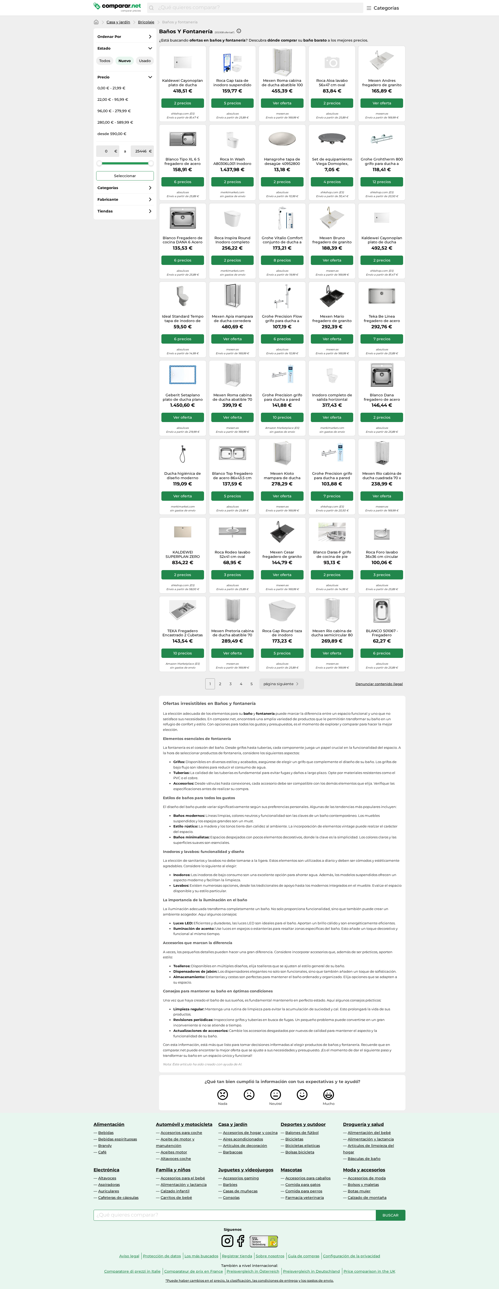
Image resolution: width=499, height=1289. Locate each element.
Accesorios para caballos (308, 1178)
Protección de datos (162, 1256)
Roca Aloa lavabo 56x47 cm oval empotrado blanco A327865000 (332, 82)
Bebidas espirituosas (117, 1139)
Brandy (105, 1145)
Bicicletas (294, 1139)
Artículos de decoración (245, 1145)
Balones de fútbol (302, 1132)
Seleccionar (125, 175)
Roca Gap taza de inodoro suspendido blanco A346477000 (232, 82)
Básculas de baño (364, 1158)
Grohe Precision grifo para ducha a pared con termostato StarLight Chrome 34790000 (282, 397)
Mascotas (291, 1169)
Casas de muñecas (240, 1191)
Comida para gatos (302, 1184)
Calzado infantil (175, 1191)
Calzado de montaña (367, 1197)
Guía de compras (303, 1256)
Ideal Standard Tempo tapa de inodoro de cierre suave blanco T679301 (182, 318)
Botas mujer (359, 1191)
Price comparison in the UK (369, 1271)
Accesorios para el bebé (183, 1178)
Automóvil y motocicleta (184, 1124)
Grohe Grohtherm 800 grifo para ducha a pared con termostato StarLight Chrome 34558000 (382, 161)
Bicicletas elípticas (302, 1145)
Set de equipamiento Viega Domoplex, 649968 (332, 161)
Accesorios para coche (181, 1132)
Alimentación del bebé (369, 1132)
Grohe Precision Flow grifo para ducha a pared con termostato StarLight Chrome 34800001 (282, 318)
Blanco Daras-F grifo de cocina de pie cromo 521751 (332, 554)
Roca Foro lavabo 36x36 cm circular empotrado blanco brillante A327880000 (382, 554)
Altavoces (107, 1178)
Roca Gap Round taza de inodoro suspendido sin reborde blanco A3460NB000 (282, 633)
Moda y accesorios (364, 1169)
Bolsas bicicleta (299, 1152)
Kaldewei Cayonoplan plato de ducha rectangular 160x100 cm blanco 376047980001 (382, 240)
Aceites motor (174, 1152)
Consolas (231, 1197)
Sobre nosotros (270, 1256)
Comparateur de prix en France (193, 1271)
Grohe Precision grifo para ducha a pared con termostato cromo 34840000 (332, 475)
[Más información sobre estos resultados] (239, 31)
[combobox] (259, 8)
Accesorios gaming (241, 1178)
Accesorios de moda (367, 1178)
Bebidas (106, 1132)
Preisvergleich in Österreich (253, 1271)
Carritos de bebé (176, 1197)
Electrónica (106, 1169)
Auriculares (108, 1191)
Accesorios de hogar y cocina (250, 1132)
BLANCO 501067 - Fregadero (382, 633)
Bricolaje (146, 22)
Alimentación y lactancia (371, 1139)
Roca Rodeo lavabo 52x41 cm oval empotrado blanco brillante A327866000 (232, 554)
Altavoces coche (176, 1158)
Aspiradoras (109, 1184)
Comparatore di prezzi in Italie (132, 1271)
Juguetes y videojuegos (245, 1169)
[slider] (99, 163)
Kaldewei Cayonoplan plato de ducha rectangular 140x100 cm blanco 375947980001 (182, 82)
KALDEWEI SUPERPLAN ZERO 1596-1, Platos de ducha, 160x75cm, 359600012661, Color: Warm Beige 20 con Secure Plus (182, 554)
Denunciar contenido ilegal (379, 684)
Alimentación (109, 1124)
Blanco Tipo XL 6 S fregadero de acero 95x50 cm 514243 (183, 161)
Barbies (230, 1184)
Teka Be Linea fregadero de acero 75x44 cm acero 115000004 (382, 318)
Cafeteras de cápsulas (118, 1197)
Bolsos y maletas (363, 1184)
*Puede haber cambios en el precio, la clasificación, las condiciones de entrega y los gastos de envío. (250, 1281)
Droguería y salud (363, 1124)
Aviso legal (129, 1256)
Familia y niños (173, 1169)
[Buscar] (151, 8)
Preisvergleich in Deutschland (311, 1271)
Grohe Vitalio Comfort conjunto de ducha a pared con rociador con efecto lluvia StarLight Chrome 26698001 (282, 240)
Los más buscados (201, 1256)
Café (102, 1152)
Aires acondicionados (243, 1139)
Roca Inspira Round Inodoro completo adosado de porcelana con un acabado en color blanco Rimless (232, 240)
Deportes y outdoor (303, 1124)
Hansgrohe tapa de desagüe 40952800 (282, 161)
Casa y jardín (118, 22)
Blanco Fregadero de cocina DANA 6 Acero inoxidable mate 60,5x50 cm (182, 240)
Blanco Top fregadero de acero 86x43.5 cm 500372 (232, 475)
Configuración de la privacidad (351, 1256)
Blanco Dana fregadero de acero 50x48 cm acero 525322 (382, 397)
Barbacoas (232, 1152)
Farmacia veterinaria (304, 1197)
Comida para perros (303, 1191)
